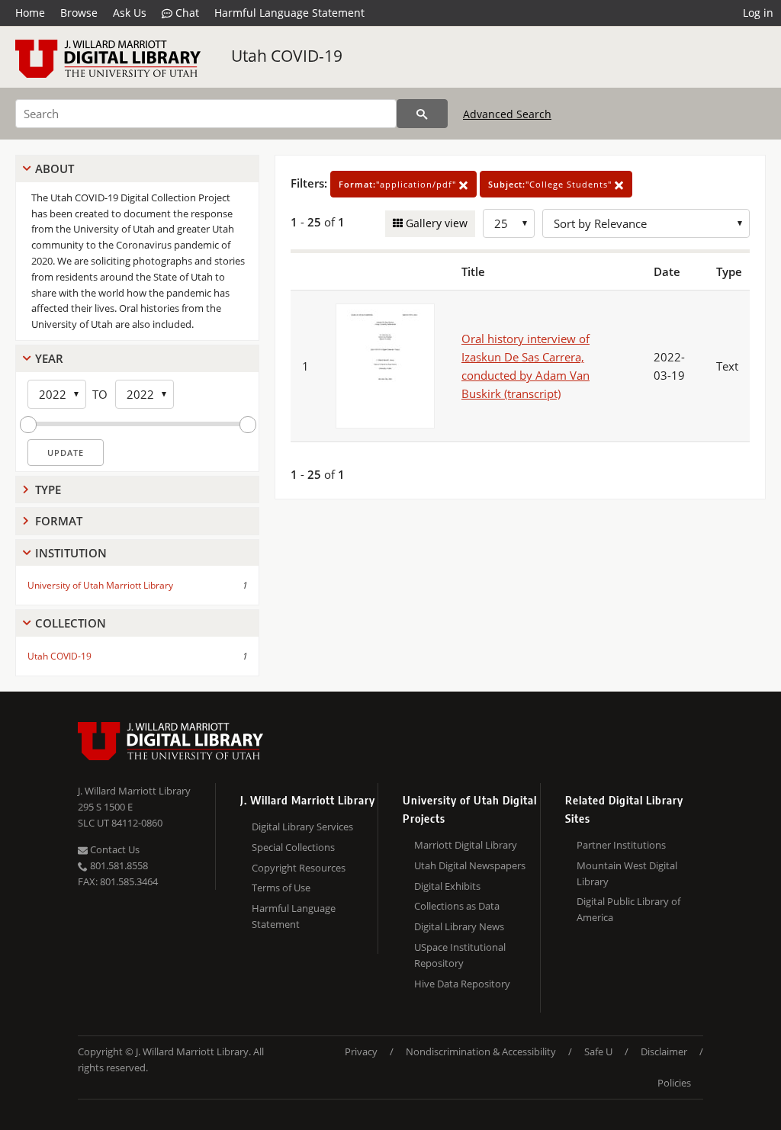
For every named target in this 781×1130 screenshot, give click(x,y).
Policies (674, 1083)
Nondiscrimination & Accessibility (481, 1051)
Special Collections (293, 847)
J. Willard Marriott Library (134, 791)
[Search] (422, 113)
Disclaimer (664, 1051)
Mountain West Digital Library (627, 873)
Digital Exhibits (447, 886)
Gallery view (435, 223)
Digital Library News (459, 926)
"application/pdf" (399, 184)
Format (58, 520)
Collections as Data (457, 906)
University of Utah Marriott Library (100, 585)
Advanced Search (507, 114)
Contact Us (114, 849)
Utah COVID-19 (286, 55)
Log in (758, 12)
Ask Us (129, 12)
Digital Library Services (302, 826)
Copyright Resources (299, 868)
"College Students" (551, 184)
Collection (70, 623)
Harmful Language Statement (289, 12)
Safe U (598, 1051)
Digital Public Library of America (628, 909)
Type (48, 489)
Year (49, 358)
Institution (71, 552)
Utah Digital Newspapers (469, 865)
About (54, 168)
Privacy (361, 1051)
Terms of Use (281, 887)
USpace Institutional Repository (460, 955)
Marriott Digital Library (465, 845)
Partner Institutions (621, 845)
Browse (79, 12)
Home (30, 12)
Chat (185, 12)
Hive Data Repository (462, 983)
